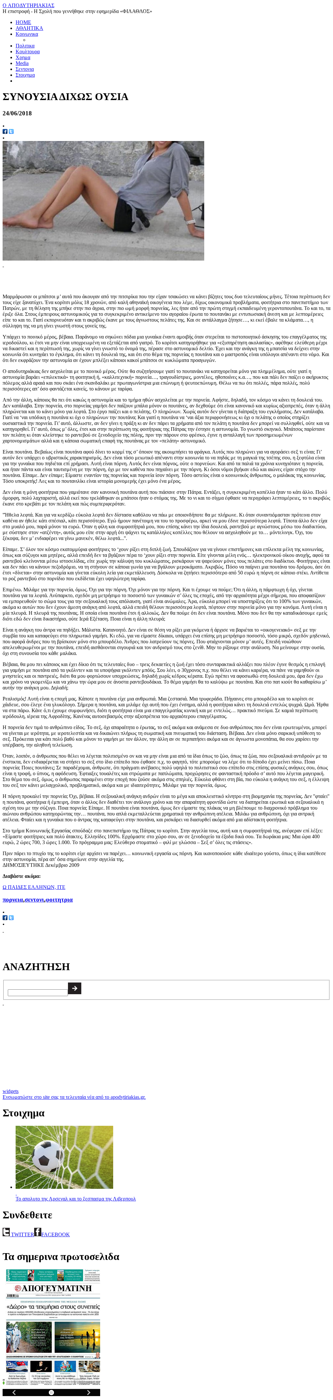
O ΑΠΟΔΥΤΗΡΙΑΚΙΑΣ (28, 5)
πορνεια (13, 899)
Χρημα (23, 57)
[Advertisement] (79, 277)
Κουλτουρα (28, 51)
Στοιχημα (25, 75)
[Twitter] (11, 132)
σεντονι (34, 899)
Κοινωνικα (27, 34)
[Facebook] (5, 918)
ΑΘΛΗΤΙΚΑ (29, 28)
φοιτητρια (59, 899)
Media (22, 63)
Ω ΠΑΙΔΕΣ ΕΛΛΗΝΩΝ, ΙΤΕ (34, 887)
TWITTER (22, 1234)
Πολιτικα (25, 45)
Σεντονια (25, 69)
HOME (23, 22)
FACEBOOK (55, 1234)
